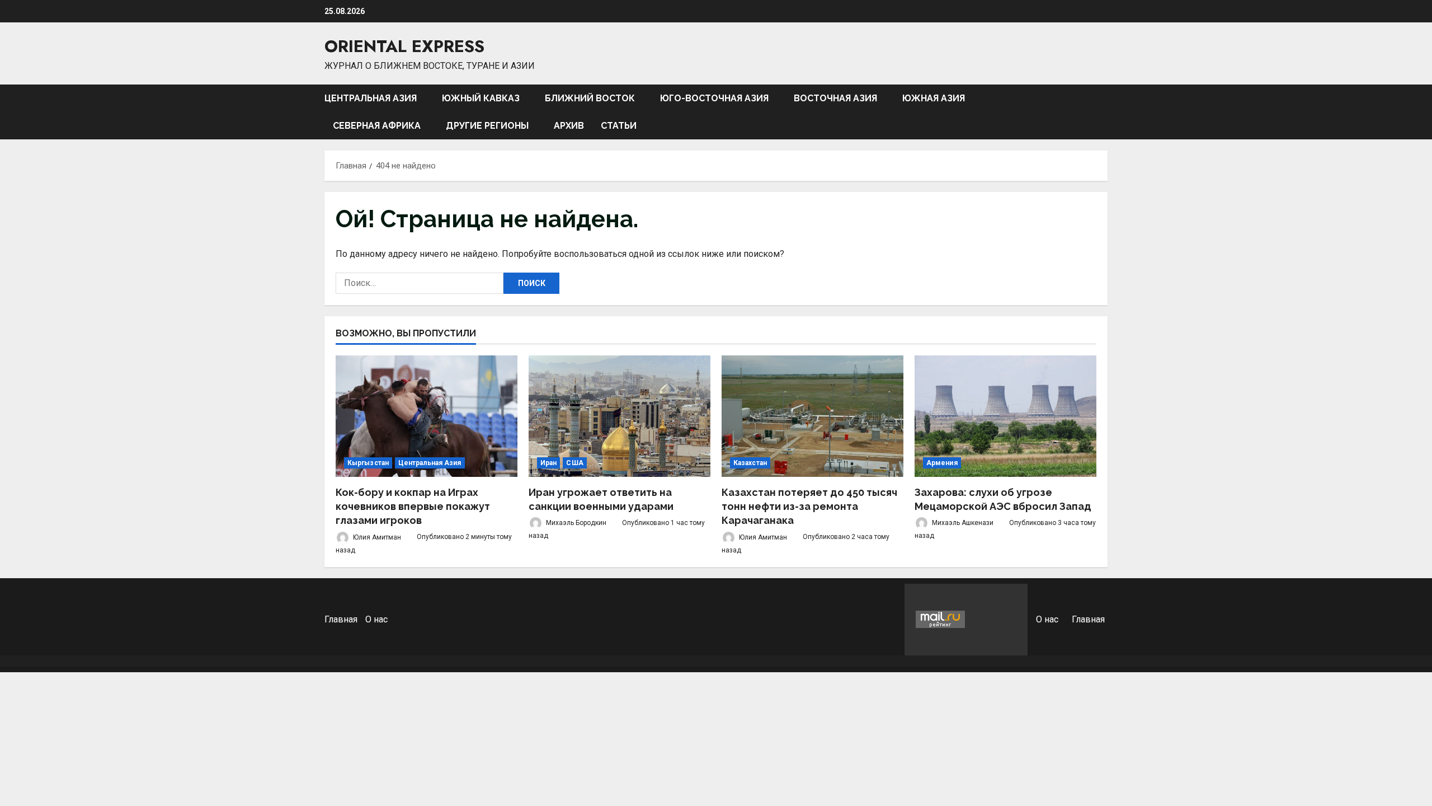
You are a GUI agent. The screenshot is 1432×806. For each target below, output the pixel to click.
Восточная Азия (835, 98)
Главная (340, 619)
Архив (569, 125)
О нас (376, 619)
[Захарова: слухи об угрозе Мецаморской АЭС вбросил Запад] (1005, 416)
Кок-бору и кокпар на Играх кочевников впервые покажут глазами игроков (413, 506)
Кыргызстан (368, 463)
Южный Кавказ (481, 98)
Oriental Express (404, 46)
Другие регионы (487, 125)
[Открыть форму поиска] (1104, 112)
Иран (548, 463)
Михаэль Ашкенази (961, 523)
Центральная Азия (370, 98)
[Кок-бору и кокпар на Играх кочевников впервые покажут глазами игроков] (426, 416)
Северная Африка (377, 125)
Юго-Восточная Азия (714, 98)
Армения (942, 463)
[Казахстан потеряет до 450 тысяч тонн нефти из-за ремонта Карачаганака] (812, 416)
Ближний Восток (590, 98)
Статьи (619, 125)
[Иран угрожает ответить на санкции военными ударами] (619, 416)
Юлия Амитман (376, 537)
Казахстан (750, 463)
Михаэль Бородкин (575, 523)
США (574, 463)
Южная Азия (933, 98)
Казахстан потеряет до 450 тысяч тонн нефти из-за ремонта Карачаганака (809, 506)
